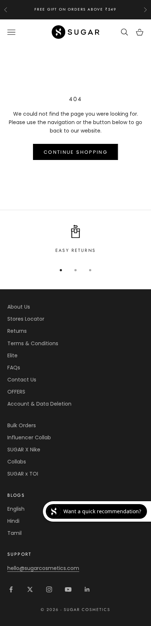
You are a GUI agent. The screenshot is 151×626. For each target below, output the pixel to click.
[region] (75, 239)
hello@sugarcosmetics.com (43, 568)
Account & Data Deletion (39, 403)
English (16, 509)
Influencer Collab (29, 437)
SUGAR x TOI (22, 473)
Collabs (16, 461)
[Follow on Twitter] (30, 589)
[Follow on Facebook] (11, 589)
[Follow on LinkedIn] (87, 589)
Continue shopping (75, 152)
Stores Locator (25, 319)
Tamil (14, 533)
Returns (17, 331)
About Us (18, 306)
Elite (12, 355)
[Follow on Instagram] (49, 589)
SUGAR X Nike (23, 449)
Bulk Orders (21, 425)
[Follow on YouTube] (68, 589)
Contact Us (21, 379)
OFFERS (16, 391)
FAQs (13, 367)
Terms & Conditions (32, 343)
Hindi (13, 521)
